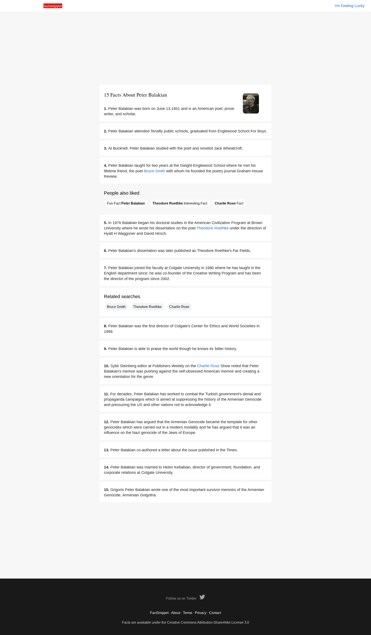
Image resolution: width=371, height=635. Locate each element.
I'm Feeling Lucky (350, 6)
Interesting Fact (179, 203)
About (175, 613)
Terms (187, 613)
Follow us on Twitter (181, 598)
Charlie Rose (179, 307)
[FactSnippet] (52, 7)
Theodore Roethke (213, 228)
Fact (229, 203)
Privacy (200, 613)
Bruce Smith (154, 171)
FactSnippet (159, 613)
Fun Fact (126, 203)
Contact (215, 613)
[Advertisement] (185, 48)
